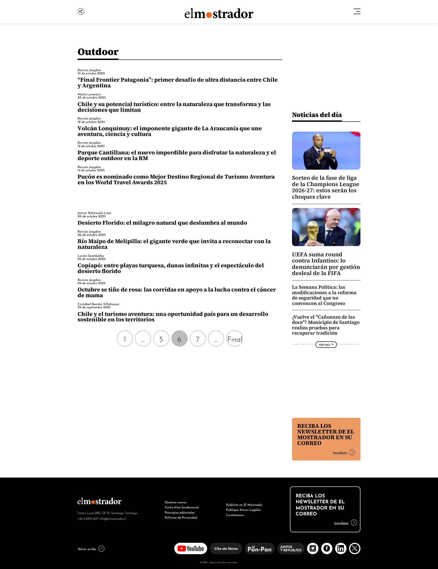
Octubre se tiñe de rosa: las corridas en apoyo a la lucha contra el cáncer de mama (177, 292)
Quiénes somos (176, 501)
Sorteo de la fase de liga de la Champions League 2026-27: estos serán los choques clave (325, 187)
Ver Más (324, 344)
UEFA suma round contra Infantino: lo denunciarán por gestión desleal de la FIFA (326, 264)
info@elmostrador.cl (112, 518)
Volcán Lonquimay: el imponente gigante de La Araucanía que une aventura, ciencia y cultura (170, 131)
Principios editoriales (180, 512)
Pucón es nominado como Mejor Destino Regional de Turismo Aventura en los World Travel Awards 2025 (176, 179)
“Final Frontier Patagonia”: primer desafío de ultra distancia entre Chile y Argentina (178, 82)
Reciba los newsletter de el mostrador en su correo (325, 434)
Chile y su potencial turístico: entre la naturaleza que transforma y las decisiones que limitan (174, 107)
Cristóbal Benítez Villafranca (98, 303)
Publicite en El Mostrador (244, 504)
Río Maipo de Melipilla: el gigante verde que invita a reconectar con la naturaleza (174, 244)
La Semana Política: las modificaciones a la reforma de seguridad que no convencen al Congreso (324, 295)
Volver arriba (87, 548)
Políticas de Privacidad (181, 517)
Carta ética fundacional (182, 506)
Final (234, 338)
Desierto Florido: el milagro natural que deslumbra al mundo (162, 222)
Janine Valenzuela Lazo (94, 212)
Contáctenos (235, 514)
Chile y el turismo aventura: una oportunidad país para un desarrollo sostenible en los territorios (173, 316)
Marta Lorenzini (89, 93)
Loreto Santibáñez (91, 255)
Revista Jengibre (89, 69)
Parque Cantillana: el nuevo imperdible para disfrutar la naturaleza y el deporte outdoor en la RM (177, 155)
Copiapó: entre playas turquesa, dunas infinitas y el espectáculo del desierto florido (171, 268)
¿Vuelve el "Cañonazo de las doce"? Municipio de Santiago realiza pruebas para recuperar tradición (326, 325)
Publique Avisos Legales (243, 509)
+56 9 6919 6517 (88, 518)
